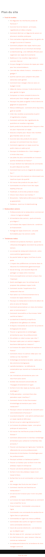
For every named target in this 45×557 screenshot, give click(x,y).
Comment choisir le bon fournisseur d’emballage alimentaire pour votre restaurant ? (23, 403)
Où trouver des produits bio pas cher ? (24, 182)
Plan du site (22, 555)
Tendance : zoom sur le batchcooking (23, 204)
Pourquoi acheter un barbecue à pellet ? (24, 459)
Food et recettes (10, 17)
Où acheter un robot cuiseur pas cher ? (24, 338)
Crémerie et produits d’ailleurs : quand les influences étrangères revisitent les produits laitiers (26, 245)
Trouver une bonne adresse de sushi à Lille (25, 469)
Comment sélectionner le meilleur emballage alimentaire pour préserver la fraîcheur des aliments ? (27, 441)
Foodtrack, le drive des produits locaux (24, 192)
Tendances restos (11, 239)
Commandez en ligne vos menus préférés (25, 518)
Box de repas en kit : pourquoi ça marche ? (25, 534)
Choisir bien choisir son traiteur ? (22, 195)
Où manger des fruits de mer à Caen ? (24, 484)
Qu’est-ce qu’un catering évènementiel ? (25, 422)
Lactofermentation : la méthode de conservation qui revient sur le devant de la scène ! (26, 369)
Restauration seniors (12, 209)
